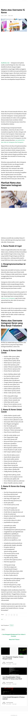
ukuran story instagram (8, 298)
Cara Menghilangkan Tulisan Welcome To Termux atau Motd (12, 678)
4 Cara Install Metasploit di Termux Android (14, 698)
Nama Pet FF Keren (14, 639)
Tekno (3, 629)
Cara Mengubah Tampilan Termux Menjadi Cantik (13, 658)
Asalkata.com (5, 63)
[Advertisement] (14, 47)
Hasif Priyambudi (7, 625)
